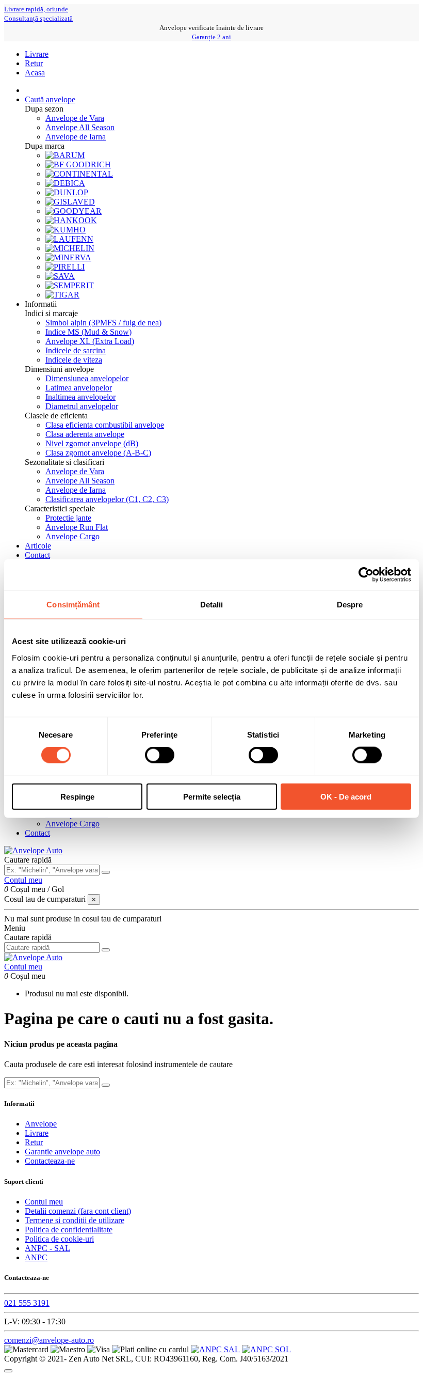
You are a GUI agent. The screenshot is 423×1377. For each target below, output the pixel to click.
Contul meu (44, 1201)
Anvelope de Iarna (75, 136)
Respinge (77, 796)
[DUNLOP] (66, 192)
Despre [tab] (350, 604)
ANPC (36, 1257)
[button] (41, 304)
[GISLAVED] (70, 201)
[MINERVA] (68, 257)
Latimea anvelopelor (78, 387)
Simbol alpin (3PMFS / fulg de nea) (103, 322)
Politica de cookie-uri (59, 1238)
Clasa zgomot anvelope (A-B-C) (98, 452)
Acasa (35, 72)
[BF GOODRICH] (78, 164)
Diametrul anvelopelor (81, 406)
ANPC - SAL (47, 1248)
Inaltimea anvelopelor (80, 397)
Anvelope (41, 1123)
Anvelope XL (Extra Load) (89, 341)
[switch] (159, 755)
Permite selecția (211, 796)
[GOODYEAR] (73, 211)
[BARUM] (65, 155)
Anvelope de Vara (74, 118)
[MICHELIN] (69, 248)
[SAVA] (60, 276)
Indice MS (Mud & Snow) (88, 331)
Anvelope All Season (80, 127)
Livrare (36, 54)
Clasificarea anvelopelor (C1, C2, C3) (107, 499)
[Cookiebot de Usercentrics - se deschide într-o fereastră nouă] (366, 575)
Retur (34, 63)
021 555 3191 (27, 1302)
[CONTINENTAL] (79, 173)
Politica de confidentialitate (68, 1229)
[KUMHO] (65, 229)
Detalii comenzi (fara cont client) (78, 1211)
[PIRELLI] (65, 266)
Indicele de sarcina (75, 350)
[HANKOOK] (71, 220)
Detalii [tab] (211, 604)
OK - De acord (345, 796)
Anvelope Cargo (72, 536)
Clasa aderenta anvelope (84, 434)
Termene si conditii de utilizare (74, 1220)
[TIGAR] (62, 294)
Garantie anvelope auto (62, 1151)
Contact (37, 832)
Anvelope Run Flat (76, 527)
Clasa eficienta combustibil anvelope (104, 424)
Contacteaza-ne (50, 1160)
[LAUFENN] (69, 238)
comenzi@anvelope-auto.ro (49, 1340)
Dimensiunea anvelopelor (86, 378)
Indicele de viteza (73, 359)
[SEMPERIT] (69, 285)
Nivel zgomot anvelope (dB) (91, 443)
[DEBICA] (65, 183)
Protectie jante (68, 517)
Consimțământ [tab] (73, 604)
